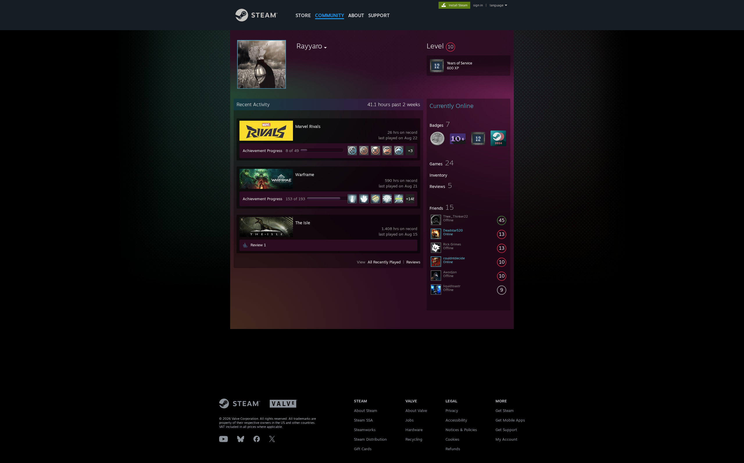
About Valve (416, 410)
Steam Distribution (370, 439)
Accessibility (456, 420)
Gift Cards (362, 448)
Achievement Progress (262, 150)
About (356, 15)
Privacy (452, 410)
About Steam (365, 410)
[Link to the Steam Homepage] (256, 19)
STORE (303, 15)
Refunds (453, 448)
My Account (506, 439)
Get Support (506, 429)
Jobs (409, 420)
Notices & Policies (461, 429)
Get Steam (505, 410)
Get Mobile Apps (510, 420)
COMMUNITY (329, 15)
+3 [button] (410, 150)
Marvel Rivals (308, 126)
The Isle (302, 222)
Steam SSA (363, 420)
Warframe (304, 174)
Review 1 (258, 245)
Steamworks (364, 429)
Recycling (413, 439)
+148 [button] (410, 198)
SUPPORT (379, 15)
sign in (478, 5)
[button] (468, 46)
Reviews (413, 262)
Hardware (414, 429)
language (496, 5)
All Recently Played (384, 262)
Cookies (452, 439)
